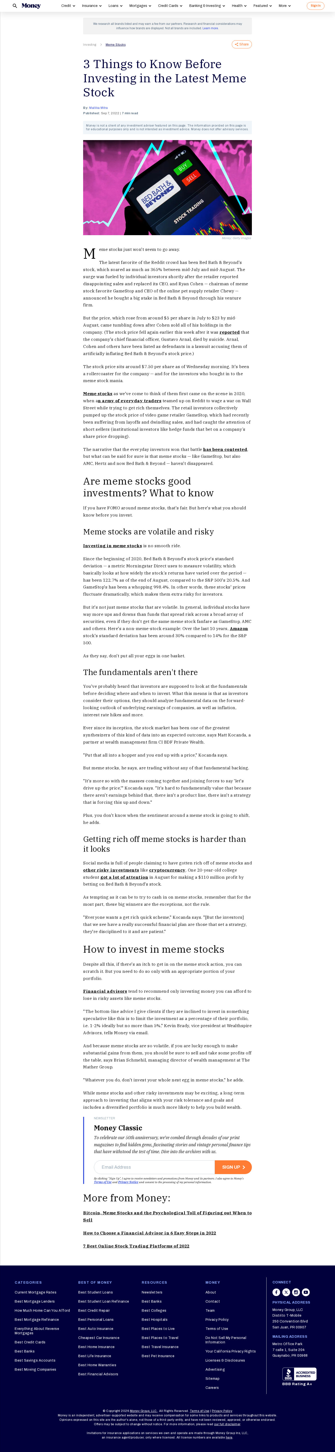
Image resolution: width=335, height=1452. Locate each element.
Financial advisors (105, 991)
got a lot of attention (124, 877)
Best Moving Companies (35, 1369)
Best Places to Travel (160, 1338)
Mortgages (138, 6)
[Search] (15, 6)
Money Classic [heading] (118, 1127)
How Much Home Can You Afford (42, 1310)
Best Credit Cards (30, 1342)
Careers (212, 1388)
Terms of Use (103, 1182)
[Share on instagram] (296, 1292)
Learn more (210, 28)
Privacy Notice (128, 1182)
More (283, 6)
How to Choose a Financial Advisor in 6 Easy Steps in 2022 (149, 1233)
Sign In (316, 5)
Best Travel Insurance (160, 1347)
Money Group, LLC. (144, 1411)
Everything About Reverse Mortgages (37, 1331)
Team (210, 1310)
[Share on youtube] (306, 1292)
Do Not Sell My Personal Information (226, 1340)
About (211, 1292)
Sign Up (231, 1167)
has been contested (225, 449)
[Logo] (31, 6)
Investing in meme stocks (112, 545)
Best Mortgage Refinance (37, 1320)
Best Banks (25, 1351)
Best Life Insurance (94, 1356)
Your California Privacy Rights (231, 1351)
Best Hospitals (155, 1320)
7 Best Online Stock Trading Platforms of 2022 (136, 1246)
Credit (66, 6)
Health (237, 6)
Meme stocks (98, 393)
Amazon (239, 628)
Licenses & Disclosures (225, 1360)
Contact (213, 1301)
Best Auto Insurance (96, 1329)
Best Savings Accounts (35, 1360)
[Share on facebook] (276, 1292)
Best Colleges (154, 1310)
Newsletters (152, 1292)
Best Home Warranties (97, 1365)
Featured (261, 6)
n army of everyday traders (129, 400)
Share (244, 44)
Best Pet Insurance (158, 1356)
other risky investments (111, 870)
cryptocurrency (167, 870)
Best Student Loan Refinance (103, 1301)
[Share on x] (286, 1292)
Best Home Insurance (96, 1347)
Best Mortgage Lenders (35, 1301)
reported (229, 332)
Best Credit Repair (94, 1310)
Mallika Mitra (98, 108)
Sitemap (213, 1378)
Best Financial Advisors (98, 1374)
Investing (89, 44)
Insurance (90, 6)
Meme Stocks (116, 44)
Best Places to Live (158, 1329)
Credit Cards (168, 6)
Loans (113, 6)
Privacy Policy (217, 1320)
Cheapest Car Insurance (98, 1338)
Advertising (215, 1369)
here (229, 1437)
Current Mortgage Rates (35, 1292)
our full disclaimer (227, 1424)
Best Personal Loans (96, 1320)
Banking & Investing (205, 6)
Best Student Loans (95, 1292)
